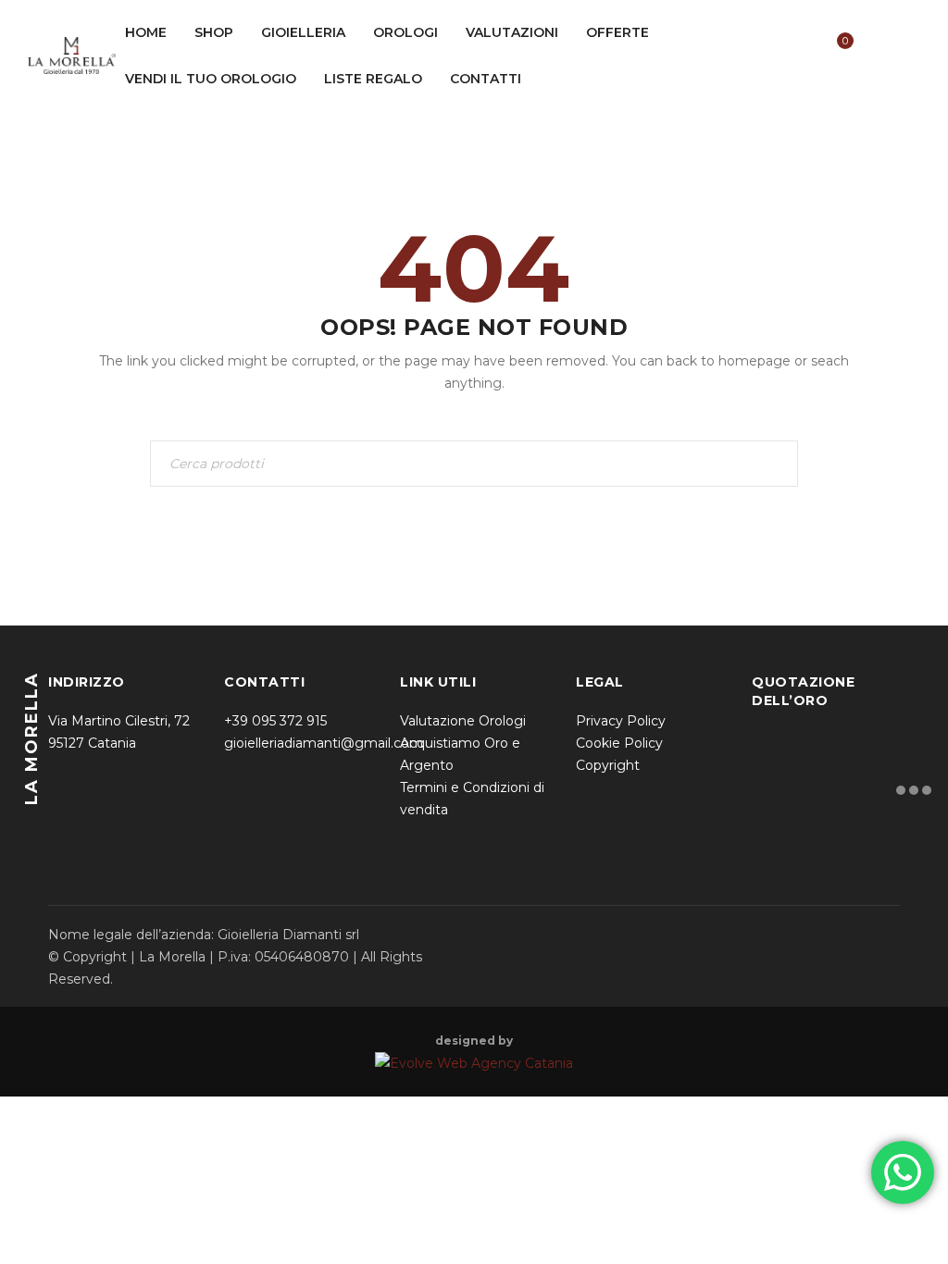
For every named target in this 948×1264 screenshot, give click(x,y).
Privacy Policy (621, 721)
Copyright (608, 765)
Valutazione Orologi (463, 721)
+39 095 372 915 (275, 721)
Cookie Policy (619, 743)
